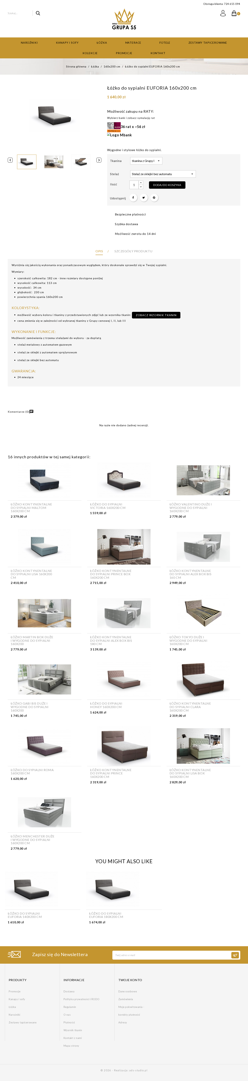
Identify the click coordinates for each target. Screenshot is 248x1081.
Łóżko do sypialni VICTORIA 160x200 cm (108, 505)
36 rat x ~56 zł (133, 127)
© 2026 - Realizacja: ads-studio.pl (124, 1070)
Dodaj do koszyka (167, 185)
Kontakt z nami (73, 1037)
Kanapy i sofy (67, 42)
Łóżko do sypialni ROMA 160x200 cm (32, 771)
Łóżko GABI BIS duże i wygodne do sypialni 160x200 (30, 707)
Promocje (124, 53)
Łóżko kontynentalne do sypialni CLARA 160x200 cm (190, 707)
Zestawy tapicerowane (208, 42)
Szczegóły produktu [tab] (133, 251)
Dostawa (69, 991)
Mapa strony (71, 1045)
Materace (133, 42)
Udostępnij (133, 197)
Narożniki (29, 42)
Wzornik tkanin (73, 1030)
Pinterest (154, 197)
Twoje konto (130, 980)
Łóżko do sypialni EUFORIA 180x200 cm (106, 915)
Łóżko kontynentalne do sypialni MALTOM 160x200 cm (31, 507)
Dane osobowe (127, 991)
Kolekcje (90, 53)
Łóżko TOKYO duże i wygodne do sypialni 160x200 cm (189, 640)
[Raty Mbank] (119, 134)
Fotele (164, 42)
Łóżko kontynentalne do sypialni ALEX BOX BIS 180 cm (111, 640)
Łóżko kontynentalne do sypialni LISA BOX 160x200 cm (190, 773)
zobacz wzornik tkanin (156, 315)
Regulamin (70, 1006)
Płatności (69, 1022)
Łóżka (102, 42)
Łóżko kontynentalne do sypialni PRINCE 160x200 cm (111, 773)
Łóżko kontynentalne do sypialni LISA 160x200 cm (31, 574)
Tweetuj (144, 197)
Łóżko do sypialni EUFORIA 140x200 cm (25, 915)
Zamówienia (125, 999)
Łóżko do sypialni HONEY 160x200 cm (106, 705)
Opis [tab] (99, 251)
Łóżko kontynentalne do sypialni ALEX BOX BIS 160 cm (190, 574)
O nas (67, 1014)
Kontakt (158, 53)
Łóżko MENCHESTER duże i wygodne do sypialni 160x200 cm (32, 840)
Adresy (122, 1022)
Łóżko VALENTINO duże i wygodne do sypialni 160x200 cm (191, 507)
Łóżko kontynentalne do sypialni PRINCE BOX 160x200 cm (111, 574)
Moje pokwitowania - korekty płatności (131, 1010)
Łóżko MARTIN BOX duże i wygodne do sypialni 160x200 (32, 640)
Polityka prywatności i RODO (82, 999)
